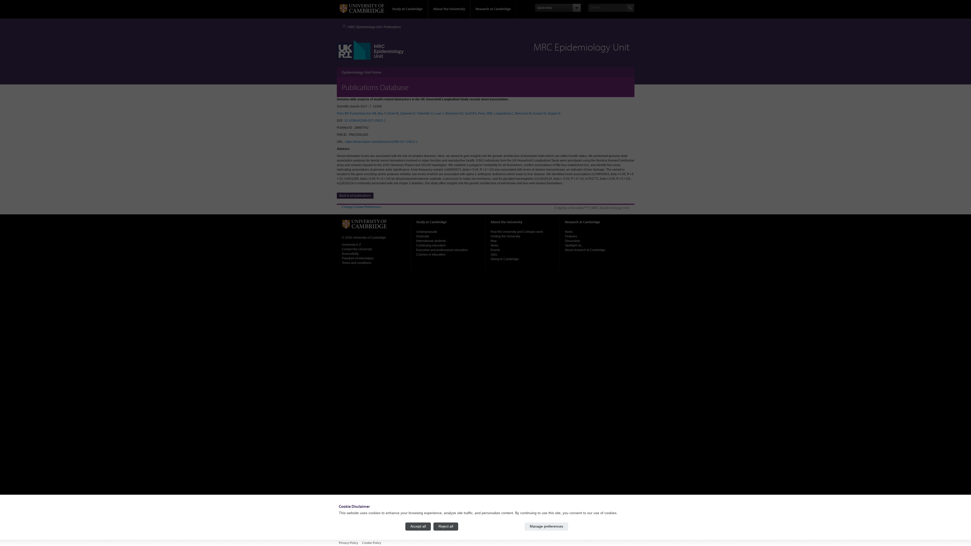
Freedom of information (358, 258)
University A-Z (351, 244)
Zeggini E (554, 113)
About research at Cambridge (585, 250)
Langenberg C (504, 113)
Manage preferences (546, 526)
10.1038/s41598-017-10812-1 (365, 120)
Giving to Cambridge (505, 259)
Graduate (422, 236)
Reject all (445, 526)
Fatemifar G (425, 113)
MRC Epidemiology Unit (365, 27)
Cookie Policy (371, 542)
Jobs (494, 254)
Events (495, 250)
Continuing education (431, 245)
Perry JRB (485, 113)
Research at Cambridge (493, 9)
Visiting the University (505, 236)
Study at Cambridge (407, 9)
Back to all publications (355, 195)
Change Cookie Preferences (361, 207)
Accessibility (350, 254)
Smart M (393, 113)
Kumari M (539, 113)
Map (494, 241)
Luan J (439, 113)
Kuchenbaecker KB (363, 113)
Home (344, 26)
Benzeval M (523, 113)
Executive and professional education (442, 250)
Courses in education (431, 254)
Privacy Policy (348, 542)
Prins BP (342, 113)
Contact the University (357, 249)
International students (431, 241)
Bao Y (382, 113)
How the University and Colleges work (517, 232)
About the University (449, 9)
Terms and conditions (356, 263)
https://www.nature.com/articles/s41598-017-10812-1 (381, 142)
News (494, 245)
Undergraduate (426, 232)
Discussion (572, 241)
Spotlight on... (574, 245)
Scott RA (471, 113)
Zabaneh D (407, 113)
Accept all (418, 526)
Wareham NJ (454, 113)
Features (571, 236)
